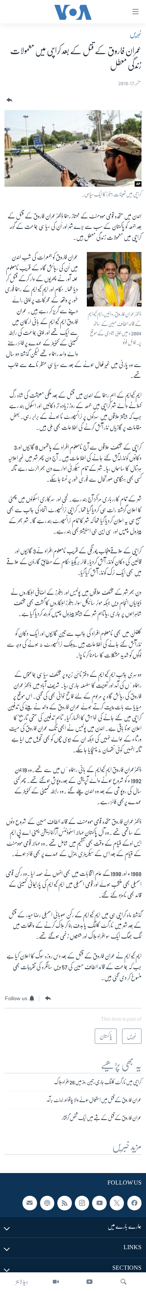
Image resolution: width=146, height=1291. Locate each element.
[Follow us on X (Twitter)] (117, 1203)
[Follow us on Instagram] (82, 1203)
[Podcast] (47, 1203)
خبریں (136, 34)
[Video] (56, 1281)
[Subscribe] (29, 1203)
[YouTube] (89, 1281)
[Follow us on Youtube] (99, 1203)
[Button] (8, 100)
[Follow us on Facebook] (134, 1203)
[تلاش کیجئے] (123, 1281)
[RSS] (64, 1203)
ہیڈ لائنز (22, 1281)
